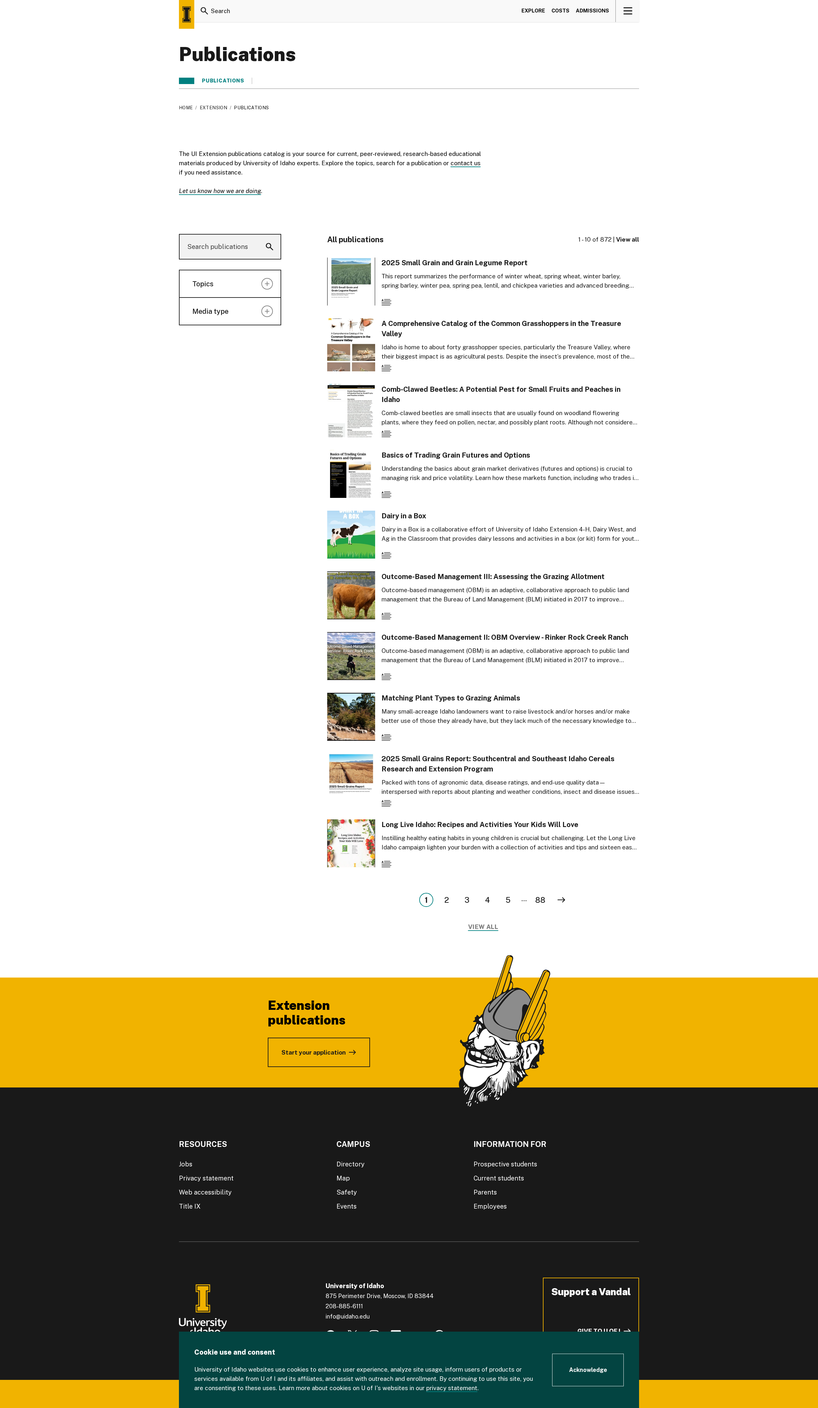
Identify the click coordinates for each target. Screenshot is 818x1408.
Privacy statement (206, 1178)
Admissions (592, 11)
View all (627, 239)
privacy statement (451, 1387)
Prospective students (505, 1164)
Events (346, 1206)
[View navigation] (628, 11)
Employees (490, 1206)
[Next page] (561, 900)
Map (343, 1178)
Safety (346, 1192)
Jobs (185, 1164)
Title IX (190, 1206)
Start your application (314, 1052)
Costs (560, 11)
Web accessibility (205, 1192)
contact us (466, 162)
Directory (350, 1164)
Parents (485, 1192)
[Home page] (186, 14)
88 (540, 899)
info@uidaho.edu (348, 1316)
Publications (223, 80)
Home (186, 107)
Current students (499, 1178)
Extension (213, 107)
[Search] (204, 11)
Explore (533, 11)
